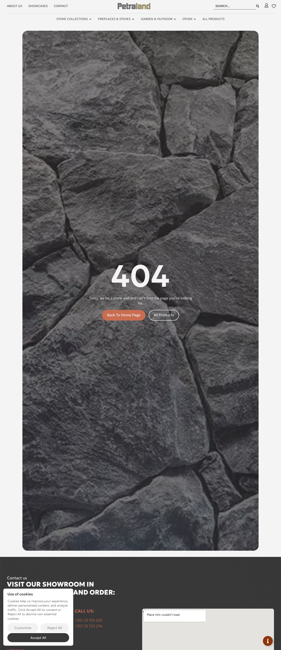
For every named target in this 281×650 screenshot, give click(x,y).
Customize (22, 628)
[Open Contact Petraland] (268, 641)
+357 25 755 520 (88, 620)
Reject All (54, 628)
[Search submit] (257, 6)
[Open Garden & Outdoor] (174, 19)
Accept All (38, 638)
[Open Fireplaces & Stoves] (133, 19)
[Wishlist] (274, 6)
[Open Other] (194, 19)
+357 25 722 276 (88, 626)
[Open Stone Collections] (90, 19)
